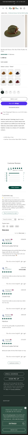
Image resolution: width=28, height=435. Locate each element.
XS (2, 91)
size (4, 226)
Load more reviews (14, 363)
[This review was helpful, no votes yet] (21, 261)
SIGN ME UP (14, 379)
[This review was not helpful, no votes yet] (24, 261)
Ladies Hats (4, 13)
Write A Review (15, 187)
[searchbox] (8, 219)
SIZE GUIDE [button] (4, 62)
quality (11, 226)
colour (17, 226)
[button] (3, 8)
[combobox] (20, 233)
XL (18, 91)
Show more (5, 230)
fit (7, 226)
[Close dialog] (25, 408)
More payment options (14, 107)
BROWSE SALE (14, 429)
